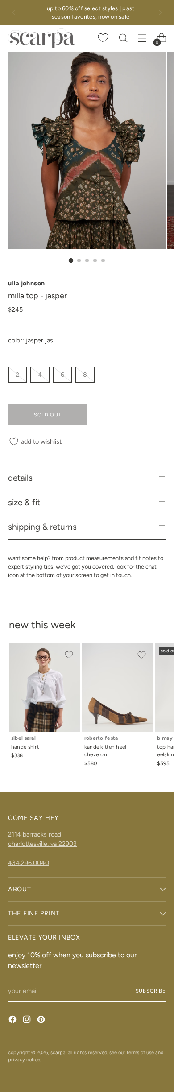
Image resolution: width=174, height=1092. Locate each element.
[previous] (13, 12)
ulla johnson (26, 283)
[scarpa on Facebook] (13, 1020)
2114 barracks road (34, 834)
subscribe (151, 991)
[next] (160, 12)
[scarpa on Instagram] (27, 1020)
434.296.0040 (28, 863)
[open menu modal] (142, 38)
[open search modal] (123, 38)
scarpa (58, 1052)
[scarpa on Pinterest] (42, 1020)
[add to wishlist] (68, 655)
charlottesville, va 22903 (42, 844)
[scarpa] (41, 38)
